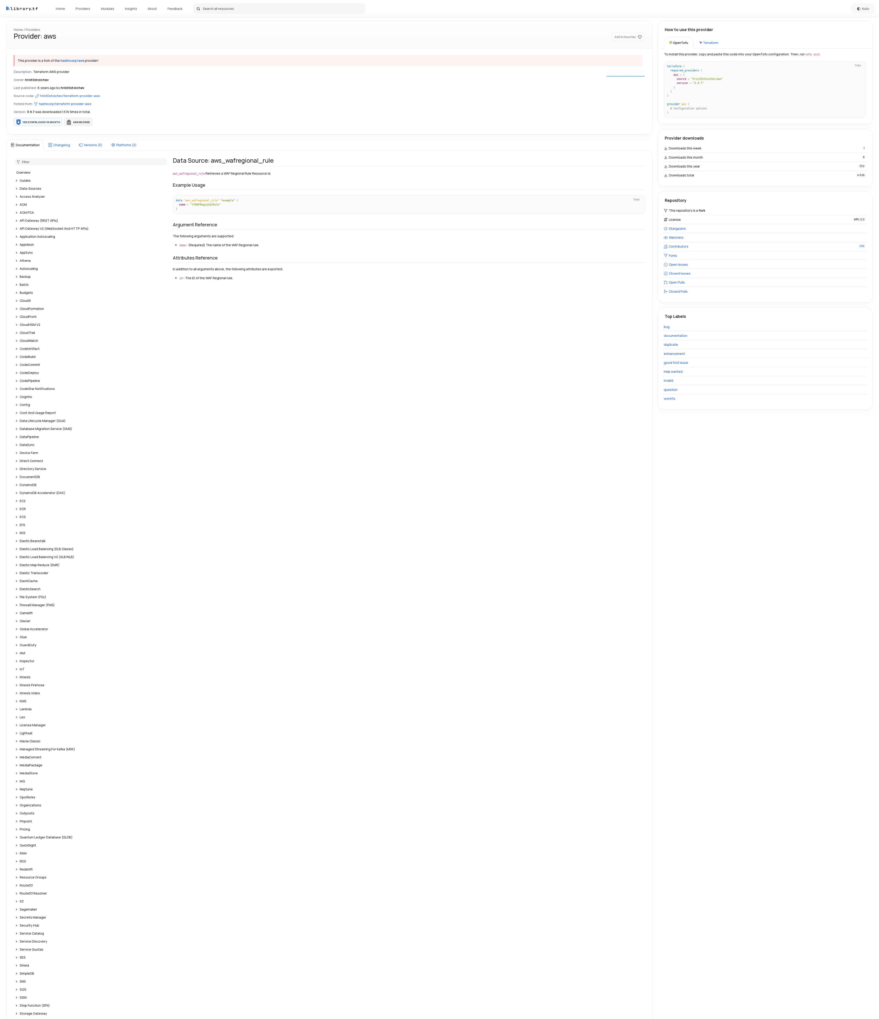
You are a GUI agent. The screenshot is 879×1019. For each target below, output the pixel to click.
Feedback (175, 8)
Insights (131, 8)
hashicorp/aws (72, 60)
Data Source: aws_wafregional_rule (223, 160)
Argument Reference (195, 225)
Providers (83, 8)
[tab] (25, 144)
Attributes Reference (195, 258)
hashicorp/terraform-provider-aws (65, 104)
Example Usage (189, 185)
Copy (636, 199)
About (152, 8)
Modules (107, 8)
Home (60, 8)
